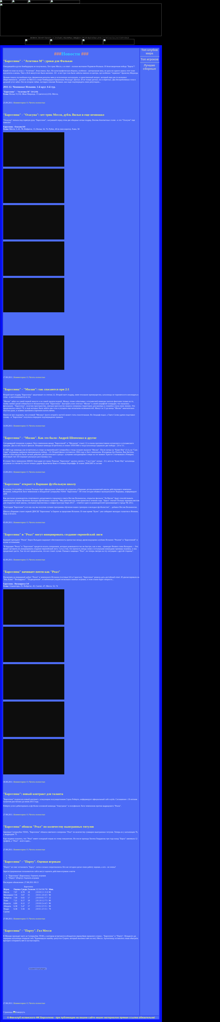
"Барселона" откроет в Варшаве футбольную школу (39, 484)
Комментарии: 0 (21, 103)
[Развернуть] (19, 1012)
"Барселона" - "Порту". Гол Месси (27, 930)
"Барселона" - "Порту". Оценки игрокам (31, 861)
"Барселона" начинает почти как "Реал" (31, 571)
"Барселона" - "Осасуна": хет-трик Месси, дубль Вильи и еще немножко (53, 114)
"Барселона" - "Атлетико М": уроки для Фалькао (37, 61)
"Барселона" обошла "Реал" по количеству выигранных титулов (48, 826)
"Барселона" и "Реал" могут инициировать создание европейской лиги (52, 534)
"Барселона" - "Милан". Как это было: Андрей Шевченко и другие (50, 437)
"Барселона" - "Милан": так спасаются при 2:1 (36, 389)
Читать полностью (37, 103)
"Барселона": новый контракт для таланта (33, 794)
